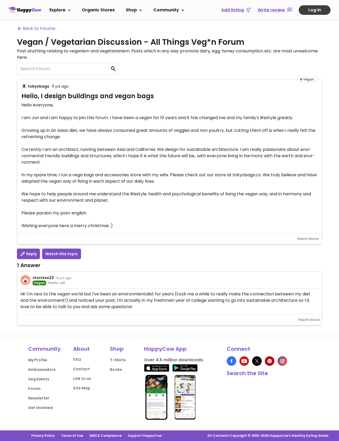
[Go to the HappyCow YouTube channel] (244, 361)
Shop (131, 10)
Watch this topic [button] (61, 253)
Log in (314, 10)
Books (116, 369)
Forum (34, 388)
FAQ (77, 359)
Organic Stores (98, 10)
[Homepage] (24, 10)
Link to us (82, 378)
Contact (81, 369)
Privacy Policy (43, 435)
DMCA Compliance (106, 435)
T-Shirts (118, 360)
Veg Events (38, 379)
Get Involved (40, 407)
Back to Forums (39, 28)
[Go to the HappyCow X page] (257, 361)
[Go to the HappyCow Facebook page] (231, 361)
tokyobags (38, 86)
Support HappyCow (145, 435)
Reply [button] (31, 253)
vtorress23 (43, 277)
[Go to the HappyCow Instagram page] (282, 361)
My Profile (37, 360)
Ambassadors (42, 369)
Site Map (81, 388)
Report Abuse (308, 238)
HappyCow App (165, 349)
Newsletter (39, 398)
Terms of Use (72, 435)
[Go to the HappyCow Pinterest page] (269, 361)
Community (166, 10)
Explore (57, 10)
